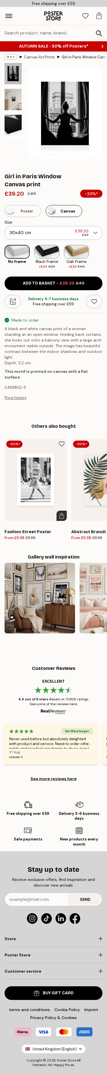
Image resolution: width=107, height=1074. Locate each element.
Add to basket (53, 283)
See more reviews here (54, 778)
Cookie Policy (67, 1009)
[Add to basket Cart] (61, 516)
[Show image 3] (13, 127)
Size (8, 222)
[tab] (85, 16)
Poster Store (66, 1060)
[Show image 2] (13, 99)
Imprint (91, 1009)
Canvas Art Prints (39, 57)
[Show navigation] (8, 16)
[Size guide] (13, 301)
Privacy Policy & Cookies (53, 1017)
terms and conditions (29, 1009)
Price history (16, 397)
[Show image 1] (13, 73)
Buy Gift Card (58, 993)
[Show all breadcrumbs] (11, 57)
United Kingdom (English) (55, 1049)
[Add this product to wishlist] (94, 301)
